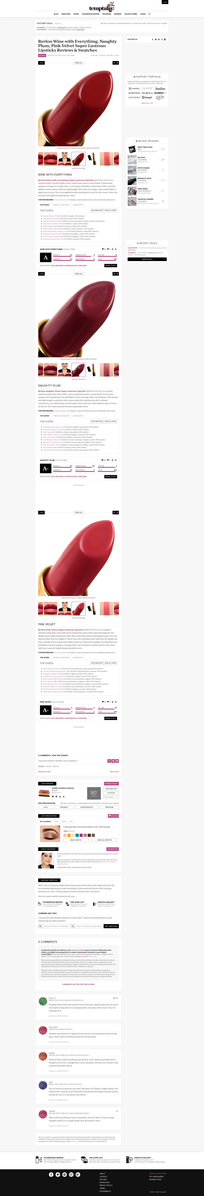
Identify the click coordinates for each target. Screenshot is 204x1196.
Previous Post (44, 772)
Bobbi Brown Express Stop (53, 691)
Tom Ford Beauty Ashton (53, 429)
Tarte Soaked (48, 447)
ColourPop (41, 30)
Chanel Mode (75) (50, 216)
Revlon (55, 766)
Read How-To (76, 840)
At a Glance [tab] (45, 822)
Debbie (52, 1053)
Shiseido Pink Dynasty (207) (54, 676)
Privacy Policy (106, 1185)
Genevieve (53, 1027)
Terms (102, 1188)
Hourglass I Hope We (51, 673)
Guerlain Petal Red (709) (52, 223)
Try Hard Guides (156, 1177)
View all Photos (104, 840)
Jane (51, 1082)
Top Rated (111, 793)
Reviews (42, 55)
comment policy (77, 950)
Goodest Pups (155, 1179)
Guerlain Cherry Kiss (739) (53, 239)
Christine (94, 55)
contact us (92, 956)
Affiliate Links (60, 55)
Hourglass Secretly (50, 218)
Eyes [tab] (56, 822)
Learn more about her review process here (74, 867)
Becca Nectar (48, 681)
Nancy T (52, 998)
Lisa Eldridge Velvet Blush (53, 450)
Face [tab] (64, 822)
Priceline (82, 266)
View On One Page (78, 168)
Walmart (59, 266)
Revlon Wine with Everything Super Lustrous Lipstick (66, 180)
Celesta (52, 1111)
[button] (56, 14)
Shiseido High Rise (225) (52, 686)
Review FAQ (113, 849)
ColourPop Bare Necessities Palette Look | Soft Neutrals (86, 827)
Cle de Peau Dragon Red (52, 236)
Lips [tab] (71, 822)
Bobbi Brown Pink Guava (53, 684)
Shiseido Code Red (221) (52, 234)
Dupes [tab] (44, 205)
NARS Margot (48, 226)
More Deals (147, 259)
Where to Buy (110, 265)
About (102, 1174)
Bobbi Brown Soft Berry (52, 434)
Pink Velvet (45, 702)
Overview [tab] (61, 205)
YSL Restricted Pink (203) (53, 689)
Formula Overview (61, 200)
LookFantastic (71, 266)
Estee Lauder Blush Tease (53, 679)
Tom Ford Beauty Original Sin (55, 231)
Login (165, 2)
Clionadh (41, 27)
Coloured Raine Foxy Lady (53, 427)
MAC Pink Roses (49, 437)
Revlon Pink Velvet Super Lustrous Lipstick (60, 629)
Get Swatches (111, 926)
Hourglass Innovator (51, 221)
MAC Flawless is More (51, 668)
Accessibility (105, 1191)
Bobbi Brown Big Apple (52, 228)
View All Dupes (110, 210)
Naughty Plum (47, 460)
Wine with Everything (51, 249)
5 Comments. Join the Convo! (53, 755)
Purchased (70, 55)
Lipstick (48, 766)
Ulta (53, 266)
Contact (103, 1177)
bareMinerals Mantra (51, 439)
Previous (114, 63)
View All (58, 23)
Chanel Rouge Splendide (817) (54, 671)
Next (117, 63)
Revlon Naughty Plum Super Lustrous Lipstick (62, 391)
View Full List (147, 103)
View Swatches (96, 210)
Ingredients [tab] (78, 205)
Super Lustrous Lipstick (63, 788)
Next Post (114, 772)
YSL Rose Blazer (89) (51, 445)
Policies (103, 1179)
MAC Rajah (47, 432)
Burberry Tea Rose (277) (52, 442)
